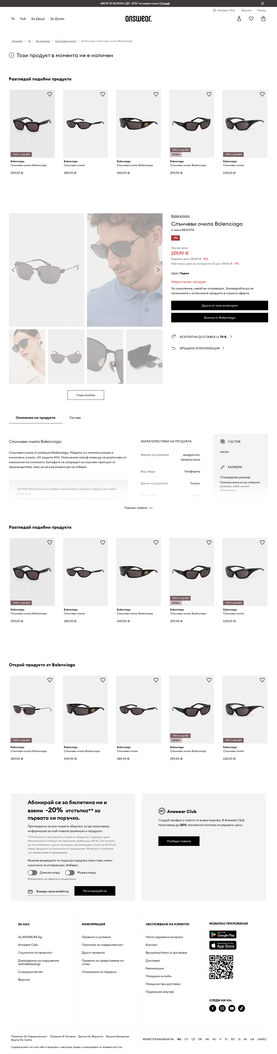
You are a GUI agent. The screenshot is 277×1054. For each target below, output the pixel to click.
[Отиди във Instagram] (222, 1008)
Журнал (24, 980)
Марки (101, 28)
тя (13, 18)
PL (226, 1046)
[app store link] (222, 945)
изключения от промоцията (50, 852)
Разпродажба (119, 28)
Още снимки (85, 395)
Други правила (93, 952)
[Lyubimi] (251, 18)
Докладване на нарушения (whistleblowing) (38, 962)
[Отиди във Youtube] (231, 1008)
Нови (15, 28)
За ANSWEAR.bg (30, 937)
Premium (87, 28)
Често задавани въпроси (164, 937)
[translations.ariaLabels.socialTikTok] (241, 1008)
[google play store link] (222, 934)
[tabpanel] (138, 467)
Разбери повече (179, 841)
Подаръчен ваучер (160, 992)
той (23, 18)
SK (245, 1046)
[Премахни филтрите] (262, 3)
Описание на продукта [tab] (35, 417)
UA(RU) (261, 1046)
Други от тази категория (220, 305)
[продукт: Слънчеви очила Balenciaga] (32, 124)
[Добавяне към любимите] (50, 94)
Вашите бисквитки (117, 1043)
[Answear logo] (138, 18)
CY (186, 1046)
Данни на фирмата (90, 1043)
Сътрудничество (30, 972)
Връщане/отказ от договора (166, 952)
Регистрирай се (95, 891)
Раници (154, 28)
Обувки (40, 28)
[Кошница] (263, 18)
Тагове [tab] (75, 417)
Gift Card (139, 28)
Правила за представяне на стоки (103, 962)
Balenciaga (180, 216)
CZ (193, 1046)
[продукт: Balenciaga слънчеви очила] (85, 124)
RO (233, 1046)
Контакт (151, 945)
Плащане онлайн (159, 976)
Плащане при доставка (163, 984)
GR (200, 1046)
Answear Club (28, 945)
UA (252, 1046)
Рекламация (155, 968)
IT (220, 1046)
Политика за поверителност (102, 945)
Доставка (153, 960)
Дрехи (27, 28)
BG (179, 1046)
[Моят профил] (239, 18)
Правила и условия (96, 937)
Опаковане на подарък (99, 972)
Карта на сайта (21, 1046)
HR (207, 1046)
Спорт (73, 28)
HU (214, 1046)
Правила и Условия (63, 1043)
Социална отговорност (35, 952)
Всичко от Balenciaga (219, 318)
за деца (38, 18)
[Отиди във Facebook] (212, 1008)
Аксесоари (57, 28)
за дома (57, 18)
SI (239, 1046)
